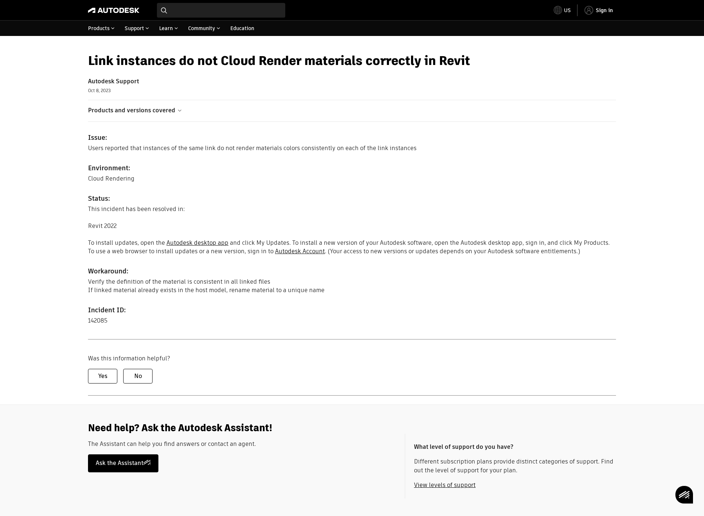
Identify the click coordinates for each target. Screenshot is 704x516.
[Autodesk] (113, 10)
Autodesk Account (300, 251)
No (138, 376)
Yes (102, 376)
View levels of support (445, 485)
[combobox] (221, 10)
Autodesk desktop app (197, 243)
